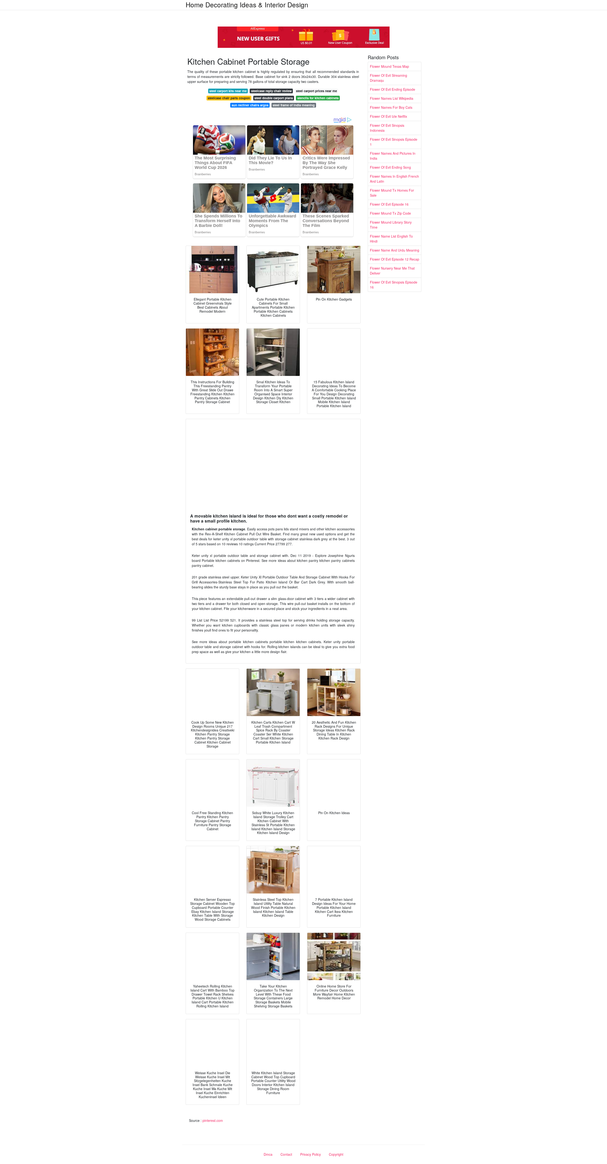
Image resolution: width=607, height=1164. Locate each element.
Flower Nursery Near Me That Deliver (392, 270)
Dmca (268, 1154)
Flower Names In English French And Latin (394, 179)
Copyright (336, 1154)
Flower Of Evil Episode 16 (389, 204)
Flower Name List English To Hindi (391, 239)
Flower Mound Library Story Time (391, 225)
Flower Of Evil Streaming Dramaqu (388, 78)
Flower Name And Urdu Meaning (394, 250)
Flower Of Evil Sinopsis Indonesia (387, 128)
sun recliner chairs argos (250, 105)
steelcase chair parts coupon (229, 98)
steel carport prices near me (316, 91)
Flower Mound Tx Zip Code (390, 213)
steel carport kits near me (228, 91)
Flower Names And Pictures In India (392, 156)
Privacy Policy (310, 1154)
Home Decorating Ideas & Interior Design (247, 4)
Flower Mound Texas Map (389, 66)
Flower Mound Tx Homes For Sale (392, 193)
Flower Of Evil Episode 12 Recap (394, 259)
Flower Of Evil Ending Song (390, 167)
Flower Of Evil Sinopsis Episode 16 (393, 284)
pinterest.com (212, 1120)
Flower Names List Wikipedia (391, 98)
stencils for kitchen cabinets (318, 98)
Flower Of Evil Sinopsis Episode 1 (393, 142)
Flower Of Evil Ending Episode (392, 89)
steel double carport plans (273, 98)
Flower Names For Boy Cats (391, 107)
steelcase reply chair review (271, 91)
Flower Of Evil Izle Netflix (388, 116)
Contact (286, 1154)
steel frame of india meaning (294, 105)
